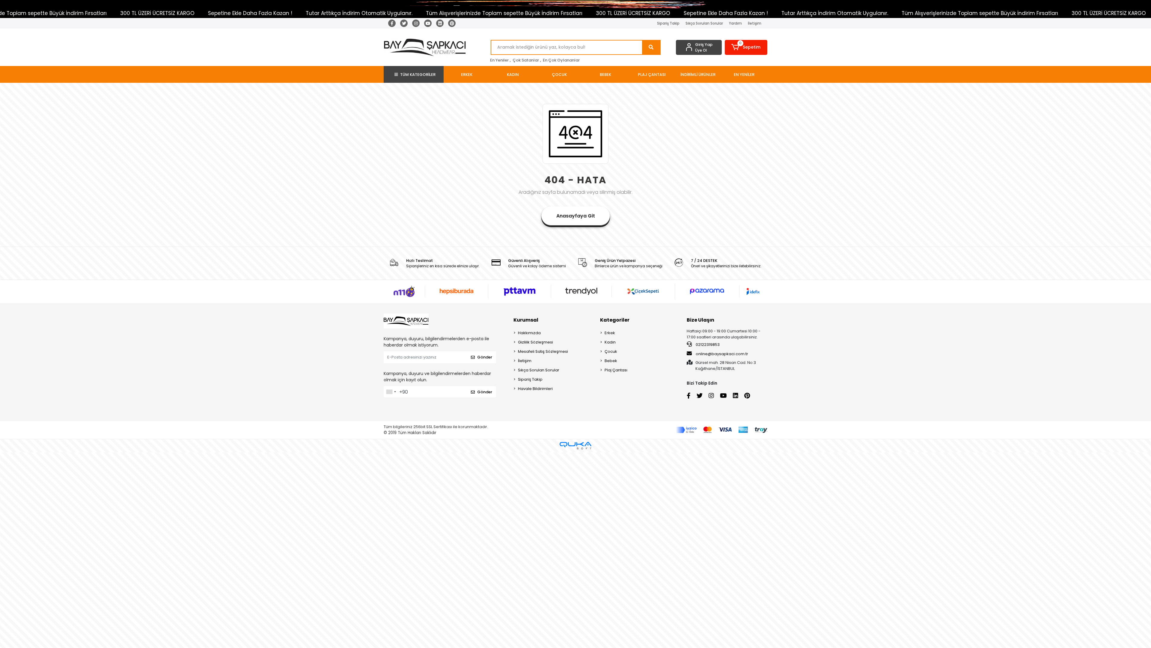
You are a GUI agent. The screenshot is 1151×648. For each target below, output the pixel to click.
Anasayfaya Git (575, 215)
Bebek (611, 361)
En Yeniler (499, 60)
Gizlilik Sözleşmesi (535, 342)
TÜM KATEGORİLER (418, 74)
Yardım (735, 23)
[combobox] (391, 391)
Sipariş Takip (668, 23)
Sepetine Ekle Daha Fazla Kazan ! (171, 13)
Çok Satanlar (526, 60)
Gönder (484, 357)
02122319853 (707, 344)
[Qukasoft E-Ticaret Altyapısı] (575, 445)
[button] (746, 47)
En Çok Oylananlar (561, 60)
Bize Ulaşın (700, 319)
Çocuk (611, 351)
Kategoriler (614, 319)
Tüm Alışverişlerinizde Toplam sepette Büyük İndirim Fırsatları (425, 13)
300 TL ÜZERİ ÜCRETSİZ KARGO (78, 13)
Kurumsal (525, 319)
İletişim (754, 23)
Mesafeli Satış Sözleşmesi (543, 351)
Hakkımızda (529, 333)
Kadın (610, 342)
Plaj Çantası (616, 370)
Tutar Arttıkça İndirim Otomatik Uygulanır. (280, 13)
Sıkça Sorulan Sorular (704, 23)
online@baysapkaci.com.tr (722, 354)
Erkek (610, 333)
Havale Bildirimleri (535, 389)
